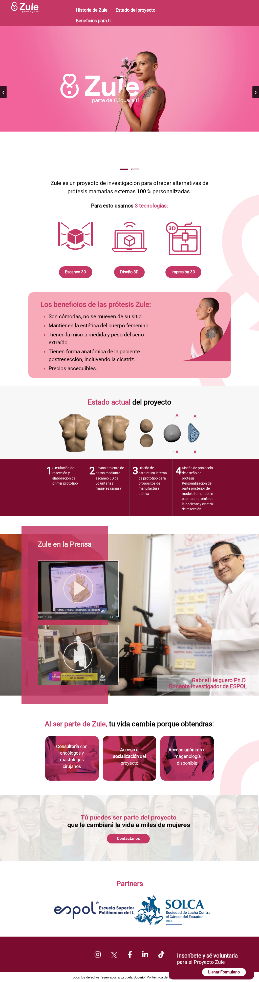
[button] (124, 169)
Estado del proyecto (135, 10)
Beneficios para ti (93, 20)
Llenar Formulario (224, 972)
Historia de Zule (91, 10)
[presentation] (3, 92)
